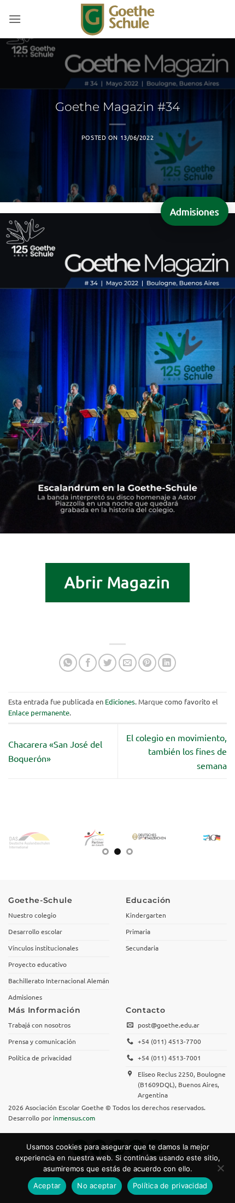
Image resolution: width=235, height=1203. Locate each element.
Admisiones (194, 211)
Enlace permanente (38, 712)
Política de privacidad (170, 1185)
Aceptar (47, 1185)
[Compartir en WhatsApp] (68, 663)
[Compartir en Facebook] (88, 663)
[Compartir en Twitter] (107, 663)
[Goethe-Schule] (117, 19)
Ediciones (120, 701)
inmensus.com (74, 1117)
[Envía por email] (128, 663)
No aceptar (96, 1185)
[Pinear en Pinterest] (147, 663)
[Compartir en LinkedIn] (167, 663)
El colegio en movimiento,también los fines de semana (176, 751)
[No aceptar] (220, 1171)
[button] (14, 18)
